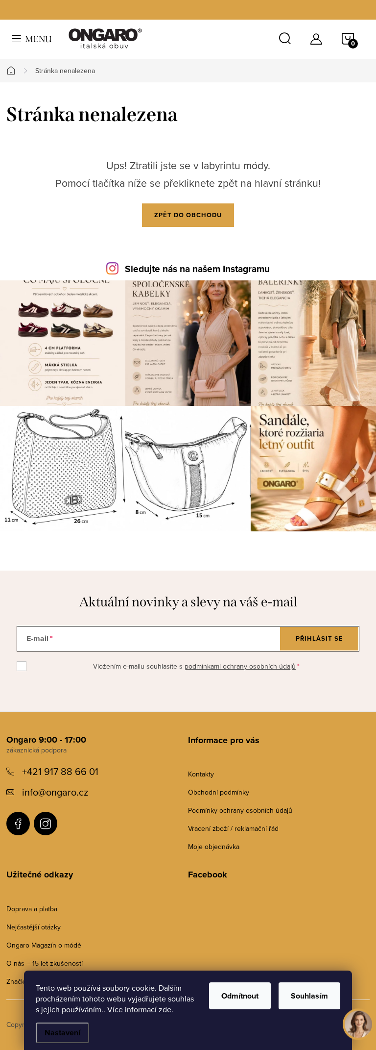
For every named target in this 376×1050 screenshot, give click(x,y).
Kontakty (201, 774)
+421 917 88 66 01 (60, 771)
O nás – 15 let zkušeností (44, 963)
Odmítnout (239, 995)
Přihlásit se (319, 638)
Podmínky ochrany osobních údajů (240, 810)
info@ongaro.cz (55, 792)
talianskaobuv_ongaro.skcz (45, 823)
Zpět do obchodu (188, 215)
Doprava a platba (31, 908)
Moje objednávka (213, 846)
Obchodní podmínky (218, 792)
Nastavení (62, 1032)
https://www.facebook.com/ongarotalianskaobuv (18, 823)
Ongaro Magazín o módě (43, 945)
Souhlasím (309, 995)
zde (165, 1009)
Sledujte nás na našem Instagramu (197, 268)
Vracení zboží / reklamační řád (233, 828)
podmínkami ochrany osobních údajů (240, 666)
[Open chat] (358, 1020)
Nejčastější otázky (33, 927)
